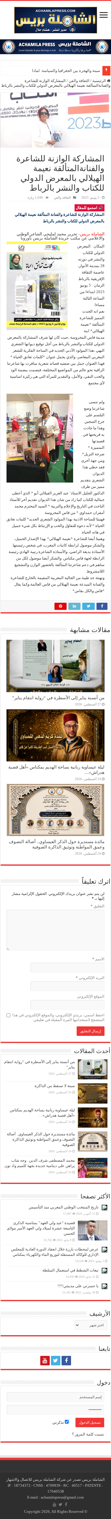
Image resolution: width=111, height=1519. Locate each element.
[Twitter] (55, 1360)
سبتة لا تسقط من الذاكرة (55, 1086)
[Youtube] (45, 1360)
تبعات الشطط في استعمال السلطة (70, 1270)
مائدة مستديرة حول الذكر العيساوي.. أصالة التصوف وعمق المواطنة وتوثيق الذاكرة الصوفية (56, 844)
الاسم (98, 959)
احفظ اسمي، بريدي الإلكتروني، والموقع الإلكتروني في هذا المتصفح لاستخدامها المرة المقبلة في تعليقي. (58, 1017)
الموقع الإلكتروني (90, 996)
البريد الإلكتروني (90, 977)
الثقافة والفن (79, 80)
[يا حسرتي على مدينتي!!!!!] (104, 1286)
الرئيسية (99, 80)
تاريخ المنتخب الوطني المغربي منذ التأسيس (64, 1207)
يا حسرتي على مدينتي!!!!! (78, 1286)
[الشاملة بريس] (55, 19)
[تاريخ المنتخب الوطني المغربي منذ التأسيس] (104, 1208)
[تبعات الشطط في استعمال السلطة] (104, 1271)
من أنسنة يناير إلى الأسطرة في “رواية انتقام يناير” (58, 697)
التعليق (97, 906)
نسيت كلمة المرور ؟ (88, 1434)
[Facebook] (66, 1360)
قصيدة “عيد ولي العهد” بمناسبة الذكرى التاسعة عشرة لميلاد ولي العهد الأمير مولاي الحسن (41, 1228)
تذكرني (58, 1422)
